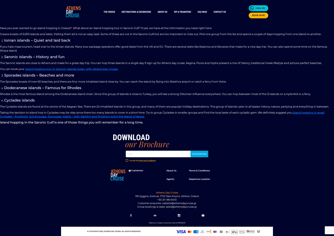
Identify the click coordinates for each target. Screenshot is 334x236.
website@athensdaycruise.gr (179, 203)
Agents (170, 179)
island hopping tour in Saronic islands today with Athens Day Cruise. (71, 69)
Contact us (220, 11)
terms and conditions (147, 161)
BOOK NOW (258, 15)
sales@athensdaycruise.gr (181, 206)
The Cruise (109, 11)
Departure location (199, 179)
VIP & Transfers (182, 11)
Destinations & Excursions (136, 11)
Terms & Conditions (199, 170)
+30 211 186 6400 (167, 199)
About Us (162, 11)
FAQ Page (202, 11)
